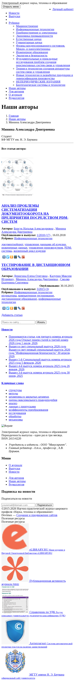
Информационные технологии (35, 29)
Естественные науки (29, 39)
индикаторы (9, 295)
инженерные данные (14, 247)
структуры (15, 390)
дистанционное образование (19, 298)
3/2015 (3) (43, 289)
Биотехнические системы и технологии (40, 84)
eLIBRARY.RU (33, 551)
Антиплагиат (36, 645)
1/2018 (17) (43, 235)
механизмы (16, 419)
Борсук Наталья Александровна (33, 228)
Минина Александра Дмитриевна (37, 279)
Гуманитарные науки (29, 42)
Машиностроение (27, 26)
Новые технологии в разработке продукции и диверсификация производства (44, 77)
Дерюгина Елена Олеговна (31, 275)
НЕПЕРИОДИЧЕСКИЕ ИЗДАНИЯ (38, 81)
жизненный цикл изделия (29, 250)
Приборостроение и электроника (36, 32)
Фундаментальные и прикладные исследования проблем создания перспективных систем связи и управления (43, 62)
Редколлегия (16, 98)
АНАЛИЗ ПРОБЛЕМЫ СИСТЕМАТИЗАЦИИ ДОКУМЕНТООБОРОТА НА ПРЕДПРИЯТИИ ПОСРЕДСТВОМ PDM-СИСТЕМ (34, 214)
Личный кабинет (63, 9)
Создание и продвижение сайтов (36, 515)
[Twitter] (8, 257)
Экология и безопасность (31, 55)
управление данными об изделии (45, 244)
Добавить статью (12, 315)
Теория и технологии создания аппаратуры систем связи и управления (43, 70)
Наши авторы (17, 88)
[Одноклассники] (12, 257)
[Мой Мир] (15, 257)
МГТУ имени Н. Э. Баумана (32, 676)
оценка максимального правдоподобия (33, 400)
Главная (14, 115)
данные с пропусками (22, 406)
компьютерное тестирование (36, 295)
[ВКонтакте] (4, 257)
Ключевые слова (12, 383)
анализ (13, 403)
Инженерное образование (32, 52)
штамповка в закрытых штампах (29, 396)
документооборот (12, 244)
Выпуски (14, 16)
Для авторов (16, 91)
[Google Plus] (23, 257)
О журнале (15, 94)
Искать (41, 322)
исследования (17, 413)
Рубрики (14, 22)
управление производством (46, 247)
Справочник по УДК (33, 614)
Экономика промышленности (34, 35)
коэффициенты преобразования (28, 409)
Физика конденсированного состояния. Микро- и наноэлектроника (40, 47)
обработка (15, 416)
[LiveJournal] (19, 257)
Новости (14, 13)
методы (13, 393)
